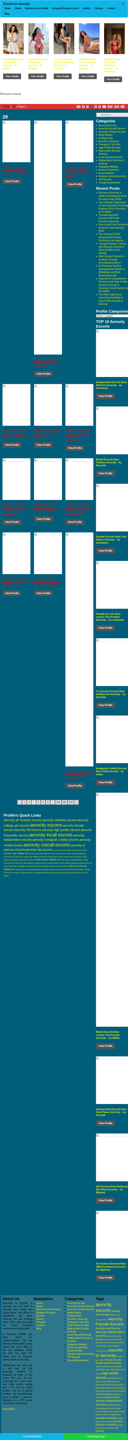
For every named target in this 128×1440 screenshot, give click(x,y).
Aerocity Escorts (107, 125)
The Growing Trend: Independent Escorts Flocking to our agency (111, 237)
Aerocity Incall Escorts (108, 1328)
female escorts (113, 1359)
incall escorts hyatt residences (71, 860)
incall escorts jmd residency (23, 863)
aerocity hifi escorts (28, 830)
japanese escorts (108, 1408)
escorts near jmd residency (75, 853)
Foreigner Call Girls (109, 144)
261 (58, 802)
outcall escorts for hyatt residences (28, 869)
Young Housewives (109, 182)
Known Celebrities (108, 169)
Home (8, 8)
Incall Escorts (103, 1394)
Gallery (86, 8)
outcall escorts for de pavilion (37, 866)
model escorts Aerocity (110, 1411)
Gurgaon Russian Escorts (65, 8)
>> (122, 107)
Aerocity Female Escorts (112, 131)
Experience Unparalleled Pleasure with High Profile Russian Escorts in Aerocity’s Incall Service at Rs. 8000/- (113, 285)
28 (13, 106)
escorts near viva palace (72, 857)
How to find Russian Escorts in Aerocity (111, 1391)
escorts (105, 1351)
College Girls (105, 138)
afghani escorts (116, 1339)
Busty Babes (105, 135)
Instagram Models (108, 166)
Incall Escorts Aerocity (110, 157)
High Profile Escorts (109, 147)
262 (110, 107)
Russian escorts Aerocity (112, 176)
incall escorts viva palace (16, 866)
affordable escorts (102, 1339)
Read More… (9, 1409)
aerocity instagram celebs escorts (55, 839)
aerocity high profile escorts (61, 830)
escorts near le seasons (13, 857)
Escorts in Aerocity (16, 4)
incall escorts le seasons (44, 863)
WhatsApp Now (96, 1436)
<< (78, 107)
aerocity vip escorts (39, 849)
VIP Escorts (104, 179)
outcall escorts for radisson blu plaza (35, 873)
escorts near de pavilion (62, 850)
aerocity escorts (46, 825)
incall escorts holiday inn (47, 859)
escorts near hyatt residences (40, 853)
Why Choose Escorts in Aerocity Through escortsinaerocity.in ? (111, 259)
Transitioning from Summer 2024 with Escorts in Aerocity (108, 218)
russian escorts (106, 1418)
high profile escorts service (113, 1385)
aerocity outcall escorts (47, 844)
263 (116, 107)
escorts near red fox (55, 857)
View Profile (12, 76)
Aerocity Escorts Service (112, 128)
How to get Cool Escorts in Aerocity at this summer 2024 (113, 227)
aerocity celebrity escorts (59, 820)
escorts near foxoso (79, 850)
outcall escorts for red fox (59, 873)
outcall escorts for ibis (50, 869)
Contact (111, 8)
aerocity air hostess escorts (23, 820)
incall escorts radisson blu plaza (66, 863)
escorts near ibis (58, 853)
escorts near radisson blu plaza (35, 857)
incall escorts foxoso (26, 860)
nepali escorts (115, 1415)
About (18, 8)
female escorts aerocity (108, 1363)
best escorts (100, 1343)
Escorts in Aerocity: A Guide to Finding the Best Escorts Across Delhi (112, 195)
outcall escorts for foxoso (58, 866)
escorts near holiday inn (16, 853)
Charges (98, 8)
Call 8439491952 (32, 1436)
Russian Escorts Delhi (36, 8)
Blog (7, 13)
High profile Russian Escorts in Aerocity (111, 1388)
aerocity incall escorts (51, 834)
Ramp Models (106, 173)
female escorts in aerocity (105, 1366)
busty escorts (108, 1346)
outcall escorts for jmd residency (72, 869)
